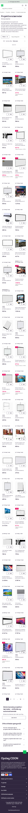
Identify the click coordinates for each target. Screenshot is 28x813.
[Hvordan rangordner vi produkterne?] (4, 41)
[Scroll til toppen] (24, 752)
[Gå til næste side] (23, 699)
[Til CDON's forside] (2, 5)
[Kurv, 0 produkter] (22, 5)
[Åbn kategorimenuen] (25, 5)
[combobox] (14, 8)
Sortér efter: (9, 41)
